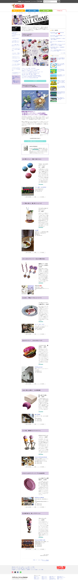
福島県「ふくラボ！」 (37, 577)
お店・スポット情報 (28, 252)
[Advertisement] (58, 21)
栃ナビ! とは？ (61, 569)
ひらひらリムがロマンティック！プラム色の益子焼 (16, 69)
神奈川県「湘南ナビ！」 (52, 578)
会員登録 (19, 1)
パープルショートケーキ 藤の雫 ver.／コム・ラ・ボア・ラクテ (32, 71)
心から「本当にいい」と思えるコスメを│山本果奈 (43, 560)
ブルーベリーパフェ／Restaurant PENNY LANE (30, 77)
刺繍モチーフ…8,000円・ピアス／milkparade (29, 70)
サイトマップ (33, 568)
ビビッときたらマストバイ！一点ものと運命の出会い (16, 49)
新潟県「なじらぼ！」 (45, 577)
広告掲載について (15, 569)
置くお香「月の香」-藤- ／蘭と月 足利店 (29, 74)
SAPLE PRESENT (16, 38)
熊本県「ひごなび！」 (45, 576)
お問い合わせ (27, 568)
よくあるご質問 (19, 568)
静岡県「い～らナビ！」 (60, 578)
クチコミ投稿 (40, 1)
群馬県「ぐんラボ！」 (37, 578)
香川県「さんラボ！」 (45, 578)
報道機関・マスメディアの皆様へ (32, 569)
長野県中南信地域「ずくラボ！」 (61, 577)
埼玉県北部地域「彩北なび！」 (52, 579)
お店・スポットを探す (19, 10)
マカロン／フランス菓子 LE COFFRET (29, 68)
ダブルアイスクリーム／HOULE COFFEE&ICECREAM (31, 75)
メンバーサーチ (33, 1)
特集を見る (60, 10)
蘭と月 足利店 (37, 414)
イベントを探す (33, 10)
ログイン (23, 1)
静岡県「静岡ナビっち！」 (52, 576)
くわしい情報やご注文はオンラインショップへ (35, 141)
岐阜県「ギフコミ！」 (52, 577)
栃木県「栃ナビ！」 (36, 576)
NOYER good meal (38, 367)
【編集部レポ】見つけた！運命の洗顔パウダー (16, 82)
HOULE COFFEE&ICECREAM (41, 457)
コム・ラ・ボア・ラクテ (39, 324)
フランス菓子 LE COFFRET (40, 187)
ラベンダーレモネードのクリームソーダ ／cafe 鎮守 (30, 69)
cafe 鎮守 (36, 230)
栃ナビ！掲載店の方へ (22, 569)
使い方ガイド (14, 568)
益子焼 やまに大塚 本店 (39, 497)
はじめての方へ (28, 1)
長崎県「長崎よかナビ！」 (60, 576)
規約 (24, 568)
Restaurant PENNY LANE (40, 540)
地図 (35, 252)
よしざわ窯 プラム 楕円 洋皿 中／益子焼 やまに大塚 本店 (31, 76)
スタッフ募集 (41, 569)
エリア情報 (46, 10)
